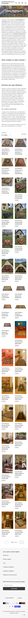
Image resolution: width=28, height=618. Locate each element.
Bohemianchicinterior (8, 2)
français (20, 598)
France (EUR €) (9, 598)
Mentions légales (7, 559)
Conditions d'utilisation (8, 567)
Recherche (5, 555)
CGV (4, 563)
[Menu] (25, 2)
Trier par (4, 132)
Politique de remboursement (10, 574)
